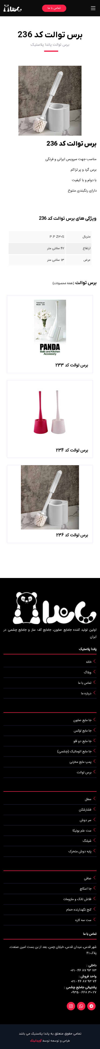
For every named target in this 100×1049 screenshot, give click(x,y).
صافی (87, 878)
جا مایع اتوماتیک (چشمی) (74, 751)
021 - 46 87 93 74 (84, 981)
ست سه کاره (83, 920)
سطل (88, 799)
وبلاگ (87, 672)
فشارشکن (85, 810)
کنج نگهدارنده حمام (78, 910)
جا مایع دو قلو (82, 741)
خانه (88, 662)
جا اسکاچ (85, 889)
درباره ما (86, 693)
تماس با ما (54, 8)
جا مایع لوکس (82, 731)
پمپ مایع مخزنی (80, 762)
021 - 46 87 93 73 (83, 970)
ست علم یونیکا (82, 830)
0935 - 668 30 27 (84, 992)
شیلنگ (87, 841)
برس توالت (84, 772)
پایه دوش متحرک (80, 851)
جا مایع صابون (82, 720)
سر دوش (85, 820)
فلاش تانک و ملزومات (77, 899)
